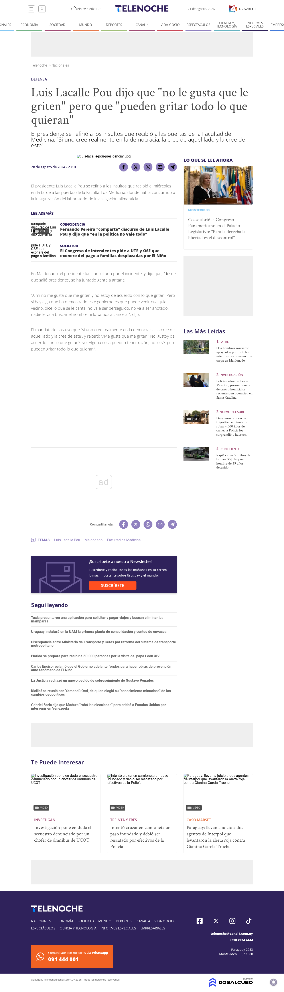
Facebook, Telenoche (200, 921)
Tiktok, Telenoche (249, 921)
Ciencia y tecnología (226, 24)
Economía (29, 24)
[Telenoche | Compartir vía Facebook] (123, 167)
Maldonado (94, 540)
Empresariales (152, 928)
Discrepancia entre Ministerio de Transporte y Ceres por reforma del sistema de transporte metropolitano (103, 644)
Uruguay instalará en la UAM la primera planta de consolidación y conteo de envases (98, 632)
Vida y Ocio (170, 24)
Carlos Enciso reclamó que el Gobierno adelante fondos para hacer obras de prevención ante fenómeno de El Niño (101, 668)
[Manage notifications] (273, 982)
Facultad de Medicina (124, 540)
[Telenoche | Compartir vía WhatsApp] (148, 167)
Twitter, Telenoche (216, 921)
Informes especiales (255, 24)
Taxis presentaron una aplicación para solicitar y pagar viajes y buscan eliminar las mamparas (97, 619)
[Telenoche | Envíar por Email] (160, 167)
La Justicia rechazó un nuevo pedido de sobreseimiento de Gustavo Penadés (92, 680)
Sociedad (57, 24)
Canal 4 (142, 24)
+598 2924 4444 (241, 940)
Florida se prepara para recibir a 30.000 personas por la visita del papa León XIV (95, 656)
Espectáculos (198, 24)
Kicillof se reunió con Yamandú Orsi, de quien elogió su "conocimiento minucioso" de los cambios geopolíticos (101, 693)
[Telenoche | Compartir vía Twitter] (135, 167)
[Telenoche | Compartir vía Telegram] (172, 167)
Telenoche (39, 65)
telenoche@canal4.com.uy (232, 933)
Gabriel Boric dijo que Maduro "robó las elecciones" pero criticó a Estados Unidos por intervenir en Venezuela (98, 707)
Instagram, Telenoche (232, 921)
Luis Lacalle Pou (67, 540)
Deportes (114, 24)
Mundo (85, 24)
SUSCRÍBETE (112, 585)
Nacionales (60, 65)
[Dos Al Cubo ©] (231, 986)
